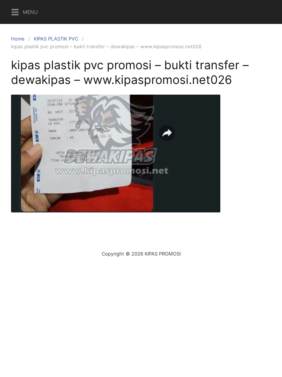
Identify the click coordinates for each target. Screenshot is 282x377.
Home (18, 39)
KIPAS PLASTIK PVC (56, 39)
